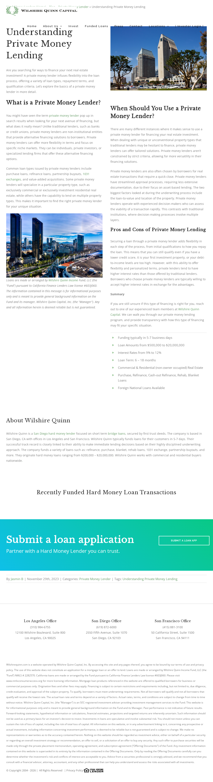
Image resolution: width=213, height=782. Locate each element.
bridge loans (116, 433)
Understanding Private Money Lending (150, 579)
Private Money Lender (95, 579)
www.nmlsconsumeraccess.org (24, 681)
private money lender (64, 116)
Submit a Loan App (184, 540)
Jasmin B (17, 579)
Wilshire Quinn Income (63, 280)
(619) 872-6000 (106, 627)
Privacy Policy (74, 770)
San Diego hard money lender (54, 433)
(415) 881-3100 (173, 627)
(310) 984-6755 (40, 627)
